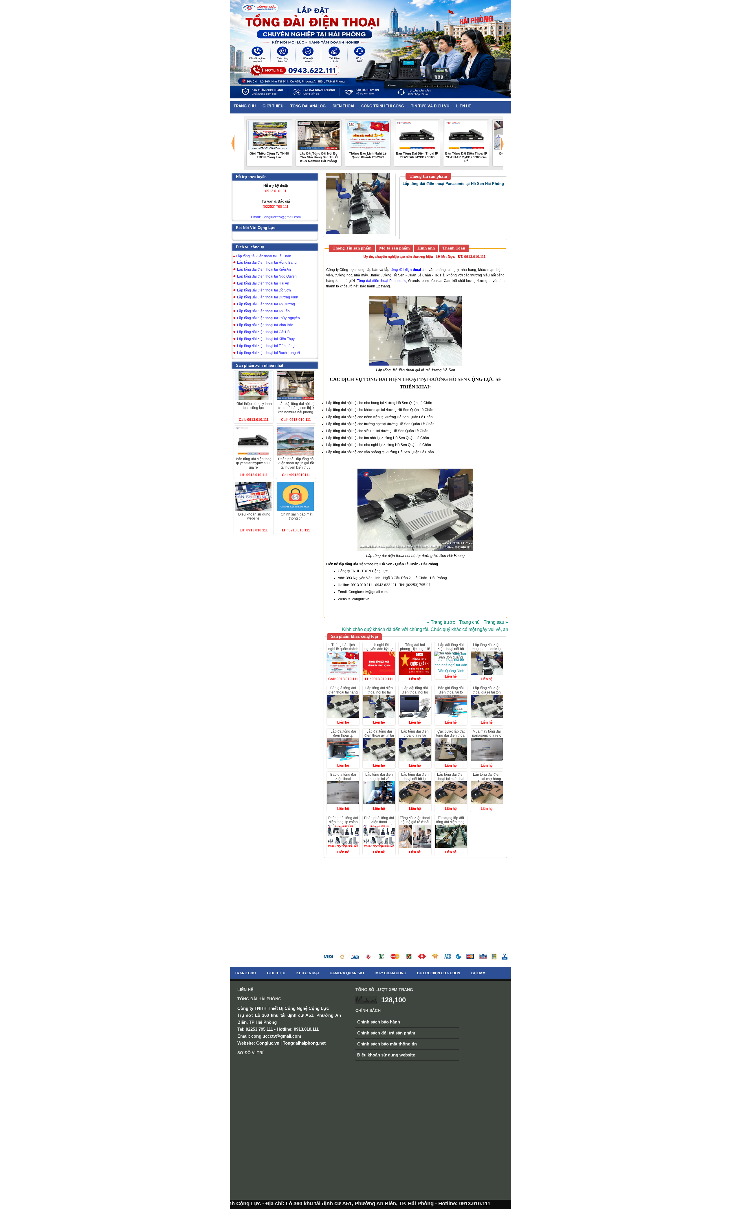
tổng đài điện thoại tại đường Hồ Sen (415, 379)
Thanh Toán (453, 248)
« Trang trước (441, 622)
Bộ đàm (478, 973)
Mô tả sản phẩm (394, 248)
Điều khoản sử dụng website (386, 1054)
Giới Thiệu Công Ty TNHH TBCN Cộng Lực (269, 155)
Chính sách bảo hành (378, 1021)
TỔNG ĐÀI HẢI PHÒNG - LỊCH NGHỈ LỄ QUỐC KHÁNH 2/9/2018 (415, 651)
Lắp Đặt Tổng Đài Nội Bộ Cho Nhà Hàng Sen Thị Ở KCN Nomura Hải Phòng (319, 157)
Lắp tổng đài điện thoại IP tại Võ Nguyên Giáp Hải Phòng (379, 781)
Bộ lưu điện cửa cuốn (438, 973)
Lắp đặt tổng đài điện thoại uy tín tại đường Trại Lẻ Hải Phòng (379, 737)
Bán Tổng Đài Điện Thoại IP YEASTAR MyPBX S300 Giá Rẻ (466, 157)
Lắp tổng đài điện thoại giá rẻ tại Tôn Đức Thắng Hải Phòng (487, 694)
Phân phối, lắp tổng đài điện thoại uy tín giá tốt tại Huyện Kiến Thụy (296, 463)
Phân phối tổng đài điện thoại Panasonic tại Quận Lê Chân (379, 824)
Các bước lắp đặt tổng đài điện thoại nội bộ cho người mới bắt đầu (450, 737)
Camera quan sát (347, 973)
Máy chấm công (390, 973)
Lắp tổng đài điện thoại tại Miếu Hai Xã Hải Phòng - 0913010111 (451, 781)
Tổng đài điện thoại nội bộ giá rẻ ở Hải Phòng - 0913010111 (415, 824)
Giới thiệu (276, 973)
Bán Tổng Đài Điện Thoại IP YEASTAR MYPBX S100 (417, 155)
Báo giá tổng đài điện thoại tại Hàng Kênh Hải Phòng (343, 692)
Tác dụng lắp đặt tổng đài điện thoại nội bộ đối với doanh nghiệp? (450, 824)
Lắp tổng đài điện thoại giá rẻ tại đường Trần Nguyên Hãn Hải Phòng (415, 737)
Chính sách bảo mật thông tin (387, 1043)
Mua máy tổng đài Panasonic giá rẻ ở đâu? (487, 735)
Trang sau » (496, 622)
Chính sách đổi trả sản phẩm (386, 1032)
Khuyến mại (307, 973)
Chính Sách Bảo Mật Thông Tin (296, 516)
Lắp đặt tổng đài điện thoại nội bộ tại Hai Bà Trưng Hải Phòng (415, 694)
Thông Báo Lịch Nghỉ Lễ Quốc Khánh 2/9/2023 (367, 155)
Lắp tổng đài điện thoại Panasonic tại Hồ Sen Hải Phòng (487, 649)
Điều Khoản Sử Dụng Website (254, 516)
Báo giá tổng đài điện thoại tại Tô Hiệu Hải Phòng (451, 692)
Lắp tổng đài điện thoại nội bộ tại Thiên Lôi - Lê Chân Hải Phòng (379, 694)
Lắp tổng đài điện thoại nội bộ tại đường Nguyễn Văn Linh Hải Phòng (415, 781)
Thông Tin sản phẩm (352, 248)
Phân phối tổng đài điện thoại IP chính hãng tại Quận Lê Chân (343, 824)
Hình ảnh (426, 248)
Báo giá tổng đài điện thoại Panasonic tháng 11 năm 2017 (343, 781)
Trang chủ (469, 622)
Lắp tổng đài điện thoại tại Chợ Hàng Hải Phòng (487, 779)
